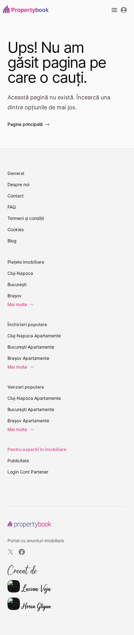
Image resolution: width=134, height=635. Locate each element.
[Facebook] (22, 552)
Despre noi (18, 184)
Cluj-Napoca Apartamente (34, 335)
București (16, 284)
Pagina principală (25, 124)
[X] (10, 552)
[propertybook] (29, 525)
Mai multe (17, 304)
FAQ (11, 207)
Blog (12, 240)
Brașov (14, 295)
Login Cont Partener (27, 471)
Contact (15, 195)
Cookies (15, 229)
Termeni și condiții (25, 218)
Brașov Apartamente (28, 358)
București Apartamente (30, 347)
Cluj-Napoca (20, 273)
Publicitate (18, 460)
